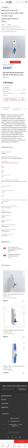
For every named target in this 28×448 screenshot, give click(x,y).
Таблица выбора (15, 62)
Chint (2, 167)
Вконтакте (8, 437)
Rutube (16, 437)
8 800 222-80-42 (14, 418)
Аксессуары (16, 109)
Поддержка (4, 407)
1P (2, 187)
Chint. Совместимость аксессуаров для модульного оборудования (15, 249)
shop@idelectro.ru (15, 421)
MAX (19, 437)
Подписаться (22, 389)
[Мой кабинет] (22, 2)
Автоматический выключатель (9, 162)
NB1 (2, 172)
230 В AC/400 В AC (6, 207)
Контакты (5, 413)
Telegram (12, 437)
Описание (6, 109)
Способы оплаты (6, 395)
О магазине (4, 403)
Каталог (3, 399)
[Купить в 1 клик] (24, 277)
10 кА (2, 192)
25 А (2, 176)
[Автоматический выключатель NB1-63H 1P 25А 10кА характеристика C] (14, 47)
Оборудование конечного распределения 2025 (14, 255)
